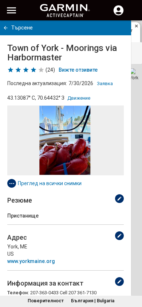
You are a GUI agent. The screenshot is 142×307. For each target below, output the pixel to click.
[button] (132, 273)
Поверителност (46, 300)
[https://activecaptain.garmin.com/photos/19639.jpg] (65, 140)
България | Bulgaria (92, 300)
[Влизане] (119, 14)
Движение (78, 98)
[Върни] (5, 27)
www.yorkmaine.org (31, 261)
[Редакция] (119, 198)
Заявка (105, 83)
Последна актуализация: (37, 83)
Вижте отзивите (78, 69)
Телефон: (18, 292)
